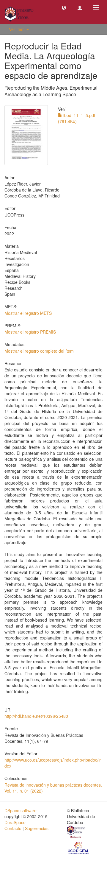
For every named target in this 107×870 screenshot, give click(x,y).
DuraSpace (15, 822)
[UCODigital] (79, 847)
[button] (64, 7)
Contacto (12, 828)
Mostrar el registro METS (28, 313)
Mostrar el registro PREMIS (30, 332)
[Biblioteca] (76, 832)
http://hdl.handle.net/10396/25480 (36, 716)
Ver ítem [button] (17, 29)
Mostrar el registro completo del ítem (39, 351)
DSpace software (20, 810)
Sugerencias (36, 828)
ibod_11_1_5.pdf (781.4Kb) (76, 118)
